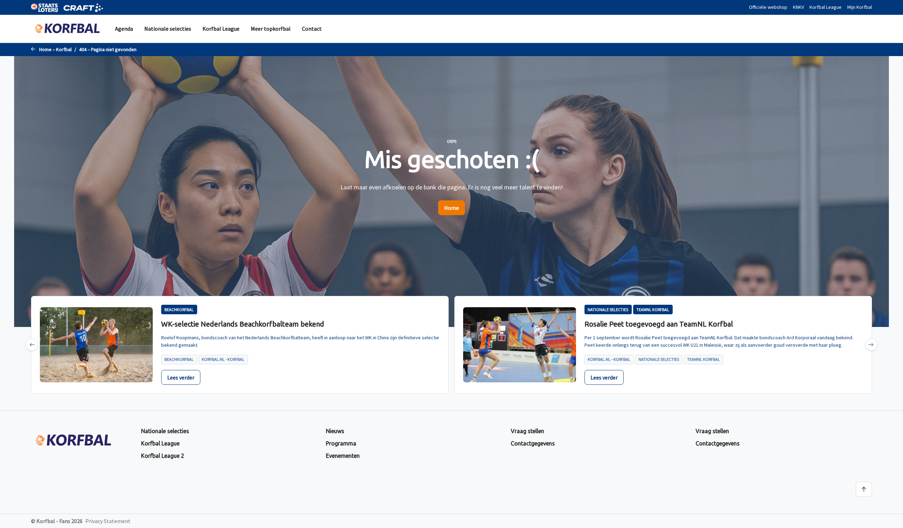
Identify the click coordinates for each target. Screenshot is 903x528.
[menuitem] (124, 29)
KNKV (798, 7)
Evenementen (343, 456)
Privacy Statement (108, 520)
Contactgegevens (533, 443)
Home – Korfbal (55, 49)
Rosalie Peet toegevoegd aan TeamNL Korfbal (658, 324)
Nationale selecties (167, 28)
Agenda (124, 28)
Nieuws (335, 431)
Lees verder (180, 377)
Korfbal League (826, 7)
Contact (312, 28)
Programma (341, 443)
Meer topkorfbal (271, 28)
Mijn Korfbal (859, 7)
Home (451, 207)
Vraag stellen (527, 431)
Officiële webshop (768, 7)
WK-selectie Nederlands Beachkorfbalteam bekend (242, 324)
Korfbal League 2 (162, 456)
